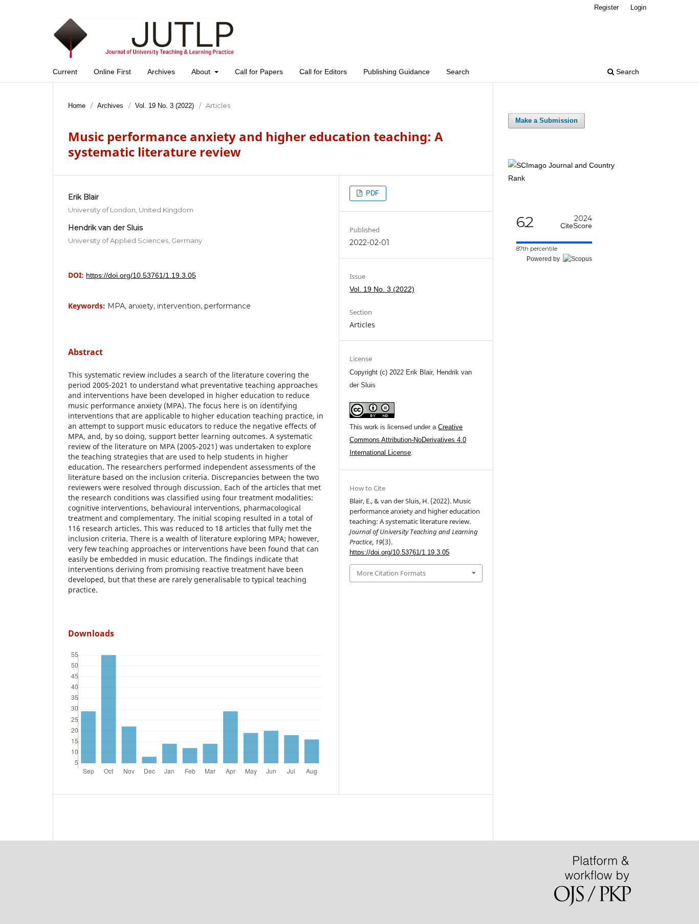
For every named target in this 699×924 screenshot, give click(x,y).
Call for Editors (323, 72)
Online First (112, 72)
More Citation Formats (391, 573)
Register (606, 7)
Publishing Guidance (396, 72)
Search (457, 72)
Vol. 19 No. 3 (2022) (164, 105)
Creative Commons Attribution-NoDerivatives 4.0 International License (408, 439)
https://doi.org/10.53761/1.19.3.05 (141, 275)
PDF (371, 193)
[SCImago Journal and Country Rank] (569, 178)
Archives (161, 72)
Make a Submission (546, 120)
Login (638, 7)
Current (65, 72)
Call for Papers (259, 72)
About (201, 72)
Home (76, 105)
